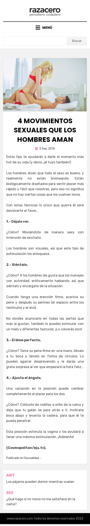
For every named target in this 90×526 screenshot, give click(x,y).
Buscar (77, 41)
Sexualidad (31, 458)
